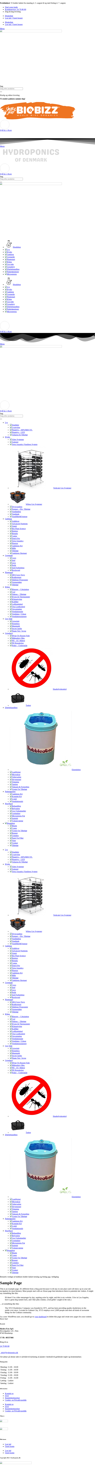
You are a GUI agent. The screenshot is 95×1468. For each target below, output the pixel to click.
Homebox (16, 624)
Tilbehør (15, 551)
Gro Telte (8, 619)
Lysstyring (16, 427)
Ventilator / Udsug (19, 614)
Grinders (15, 836)
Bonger (15, 833)
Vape (14, 840)
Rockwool (16, 570)
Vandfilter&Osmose (19, 517)
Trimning (15, 782)
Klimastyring (17, 599)
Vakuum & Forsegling (20, 787)
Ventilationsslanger (19, 616)
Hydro (7, 437)
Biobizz (15, 531)
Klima (7, 587)
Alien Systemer (18, 439)
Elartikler (15, 425)
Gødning (8, 519)
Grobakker (16, 813)
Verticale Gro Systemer (62, 488)
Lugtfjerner (16, 772)
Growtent (15, 621)
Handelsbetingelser (12, 1398)
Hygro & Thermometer (21, 597)
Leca (14, 563)
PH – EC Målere (18, 641)
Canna (14, 536)
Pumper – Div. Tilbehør (21, 509)
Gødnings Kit (17, 546)
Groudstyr (9, 633)
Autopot (15, 442)
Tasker (28, 705)
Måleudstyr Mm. (18, 638)
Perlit (14, 565)
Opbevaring (16, 777)
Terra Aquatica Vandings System (24, 444)
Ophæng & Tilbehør (20, 435)
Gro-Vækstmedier (19, 811)
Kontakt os (9, 1393)
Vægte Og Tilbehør (19, 789)
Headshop (11, 823)
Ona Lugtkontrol (18, 607)
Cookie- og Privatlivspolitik (15, 1400)
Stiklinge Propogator (20, 580)
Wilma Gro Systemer (34, 504)
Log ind (8, 1444)
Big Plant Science (19, 529)
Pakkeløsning (10, 791)
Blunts (14, 826)
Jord (13, 560)
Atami (14, 526)
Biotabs (15, 533)
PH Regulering (18, 643)
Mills (14, 548)
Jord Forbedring (18, 568)
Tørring (15, 784)
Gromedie (9, 555)
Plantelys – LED (18, 432)
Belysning (16, 808)
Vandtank (15, 514)
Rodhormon (16, 577)
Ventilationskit (17, 612)
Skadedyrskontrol (60, 689)
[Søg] (1, 91)
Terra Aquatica (17, 541)
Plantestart (9, 572)
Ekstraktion (76, 770)
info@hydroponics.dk (9, 1353)
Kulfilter (15, 602)
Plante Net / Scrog (19, 631)
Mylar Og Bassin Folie (21, 636)
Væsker (15, 843)
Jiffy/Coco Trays (18, 575)
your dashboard (41, 1317)
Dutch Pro (16, 538)
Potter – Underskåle (19, 646)
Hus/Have (9, 804)
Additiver (15, 521)
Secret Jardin (17, 629)
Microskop (16, 775)
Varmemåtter (17, 582)
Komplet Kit (17, 796)
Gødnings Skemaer (19, 553)
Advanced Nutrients (20, 524)
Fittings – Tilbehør (19, 594)
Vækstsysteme (17, 821)
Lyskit (14, 799)
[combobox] (11, 88)
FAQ (7, 1396)
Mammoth (16, 626)
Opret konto (9, 1446)
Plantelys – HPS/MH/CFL (22, 430)
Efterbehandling (11, 708)
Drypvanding (17, 507)
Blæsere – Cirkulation (20, 589)
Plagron (15, 543)
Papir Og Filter (18, 838)
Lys (6, 422)
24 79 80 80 (4, 1346)
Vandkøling (16, 512)
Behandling (16, 806)
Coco (14, 558)
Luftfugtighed (17, 604)
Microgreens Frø (18, 816)
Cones (14, 828)
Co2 (13, 592)
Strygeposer (16, 779)
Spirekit (15, 818)
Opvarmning (17, 609)
